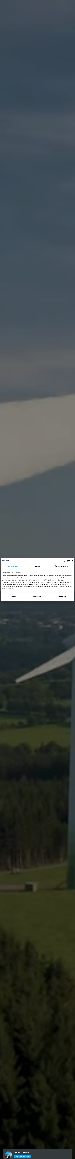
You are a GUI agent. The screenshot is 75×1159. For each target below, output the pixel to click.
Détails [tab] (37, 566)
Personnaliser (36, 596)
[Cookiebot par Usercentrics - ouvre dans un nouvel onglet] (65, 561)
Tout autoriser (61, 596)
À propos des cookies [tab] (62, 566)
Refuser (13, 596)
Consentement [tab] (13, 566)
